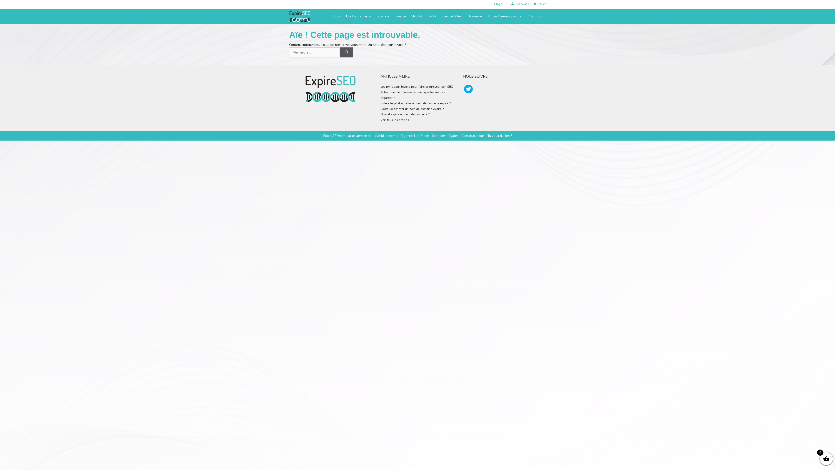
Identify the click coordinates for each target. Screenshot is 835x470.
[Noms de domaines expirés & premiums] (300, 16)
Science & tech (452, 16)
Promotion (535, 16)
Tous (337, 16)
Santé (432, 16)
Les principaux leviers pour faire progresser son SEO (417, 87)
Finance (400, 16)
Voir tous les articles (395, 120)
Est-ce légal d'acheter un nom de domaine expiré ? (416, 103)
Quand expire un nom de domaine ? (405, 114)
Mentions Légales (445, 136)
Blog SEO (500, 4)
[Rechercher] (346, 52)
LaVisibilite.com (384, 136)
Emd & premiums (358, 16)
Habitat (417, 16)
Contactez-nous (472, 136)
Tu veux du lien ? (500, 136)
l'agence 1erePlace (414, 136)
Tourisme (475, 16)
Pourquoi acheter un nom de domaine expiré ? (412, 109)
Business (382, 16)
